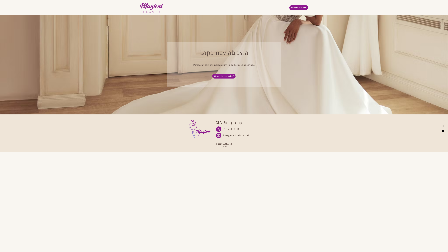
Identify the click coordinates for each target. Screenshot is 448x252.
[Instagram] (443, 126)
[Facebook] (443, 121)
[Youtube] (443, 130)
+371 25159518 (230, 129)
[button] (298, 7)
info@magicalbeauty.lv (236, 135)
